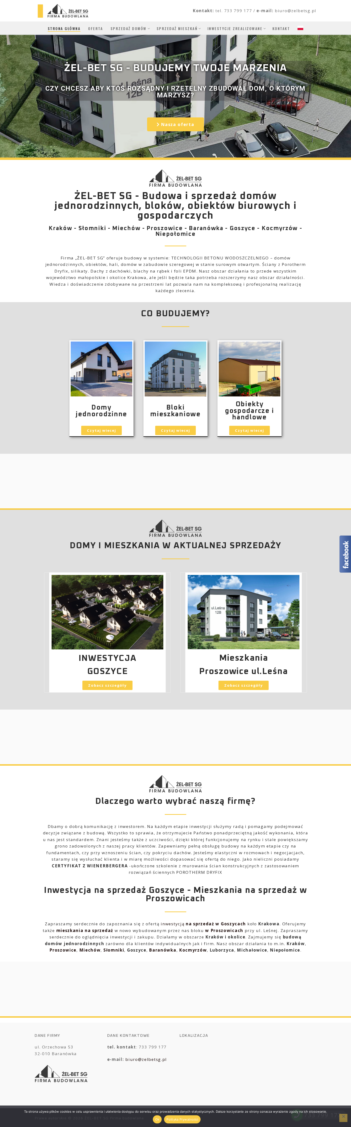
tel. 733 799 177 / (235, 10)
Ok (157, 1119)
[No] (343, 1118)
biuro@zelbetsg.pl (146, 1059)
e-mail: (265, 10)
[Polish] (300, 28)
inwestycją (203, 924)
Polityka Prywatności (182, 1119)
